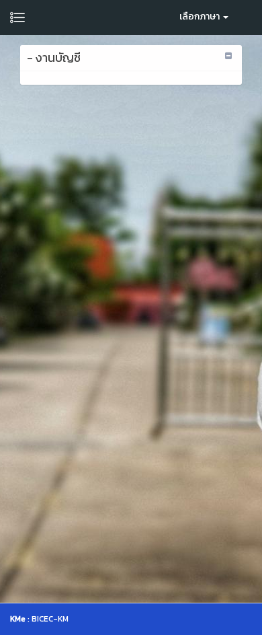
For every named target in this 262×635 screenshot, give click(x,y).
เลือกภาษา (200, 16)
